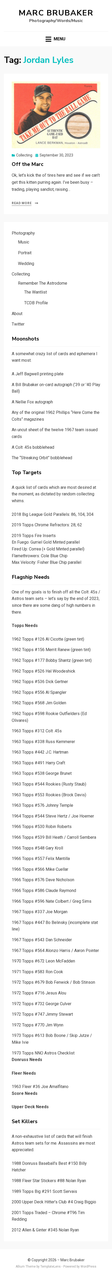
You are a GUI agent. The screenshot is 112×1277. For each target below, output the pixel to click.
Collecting (24, 155)
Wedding (26, 263)
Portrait (25, 252)
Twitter (18, 324)
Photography (23, 233)
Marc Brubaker (56, 13)
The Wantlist (35, 292)
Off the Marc (27, 164)
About (17, 313)
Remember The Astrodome (42, 283)
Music (23, 242)
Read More (22, 203)
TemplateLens (50, 1266)
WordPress (88, 1266)
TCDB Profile (36, 302)
